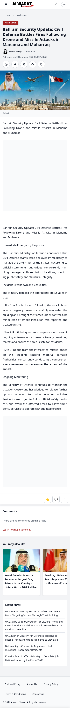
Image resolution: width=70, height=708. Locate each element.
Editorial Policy (13, 684)
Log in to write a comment (17, 529)
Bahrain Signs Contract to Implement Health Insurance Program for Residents (29, 648)
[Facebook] (32, 64)
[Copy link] (41, 64)
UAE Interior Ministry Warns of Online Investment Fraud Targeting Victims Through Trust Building (32, 613)
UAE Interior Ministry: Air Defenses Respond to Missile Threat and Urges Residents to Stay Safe (31, 637)
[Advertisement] (35, 175)
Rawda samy (14, 51)
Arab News (22, 15)
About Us (32, 684)
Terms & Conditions (15, 694)
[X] (23, 64)
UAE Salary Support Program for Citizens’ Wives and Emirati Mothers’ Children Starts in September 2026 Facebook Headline (34, 625)
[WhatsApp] (6, 64)
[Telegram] (15, 64)
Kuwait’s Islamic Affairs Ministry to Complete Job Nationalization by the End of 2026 (32, 658)
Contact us (38, 694)
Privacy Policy (50, 684)
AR (64, 4)
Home (7, 15)
